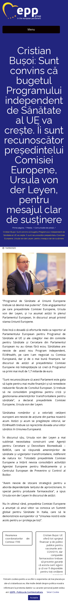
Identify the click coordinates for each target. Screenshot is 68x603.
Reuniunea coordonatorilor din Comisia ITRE (17, 538)
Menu (31, 29)
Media (29, 228)
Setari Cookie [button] (53, 592)
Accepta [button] (34, 597)
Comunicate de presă (44, 228)
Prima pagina (18, 228)
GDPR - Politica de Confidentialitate (26, 592)
